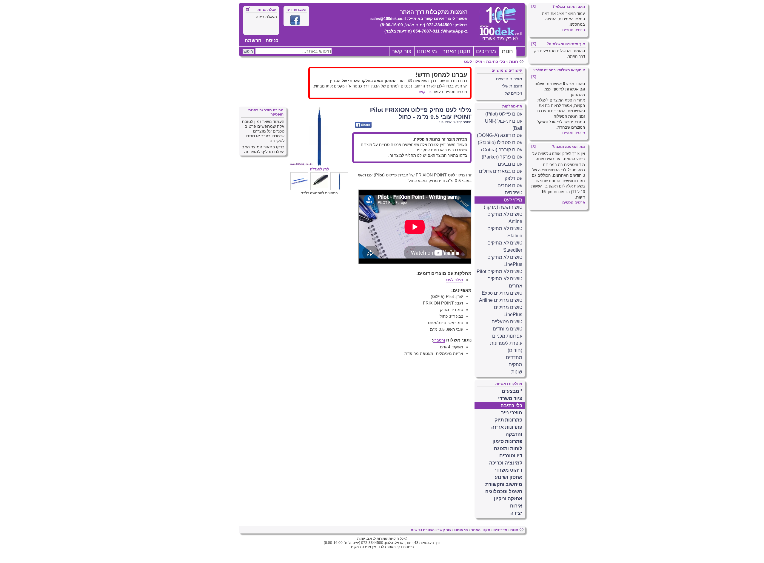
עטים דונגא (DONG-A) (499, 135)
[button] (339, 189)
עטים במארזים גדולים (500, 171)
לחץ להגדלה (319, 169)
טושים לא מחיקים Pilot (499, 271)
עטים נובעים (510, 164)
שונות (516, 371)
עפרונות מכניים (507, 336)
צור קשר (401, 51)
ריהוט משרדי (508, 470)
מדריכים (486, 51)
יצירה (516, 513)
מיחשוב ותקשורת (503, 484)
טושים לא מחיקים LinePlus (504, 261)
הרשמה (253, 40)
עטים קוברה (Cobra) (501, 149)
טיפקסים (513, 192)
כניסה (272, 40)
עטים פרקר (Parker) (502, 156)
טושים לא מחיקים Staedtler (504, 246)
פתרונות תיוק (508, 419)
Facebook (295, 20)
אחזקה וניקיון (508, 498)
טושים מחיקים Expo (502, 293)
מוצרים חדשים (509, 78)
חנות (507, 51)
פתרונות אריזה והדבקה (506, 430)
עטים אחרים (509, 185)
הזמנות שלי (512, 86)
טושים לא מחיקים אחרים (504, 282)
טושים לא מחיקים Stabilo (504, 232)
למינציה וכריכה (505, 462)
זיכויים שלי (512, 93)
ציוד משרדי (510, 398)
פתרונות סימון (507, 441)
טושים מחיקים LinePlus (508, 311)
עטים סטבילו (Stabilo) (500, 142)
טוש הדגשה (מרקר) (503, 207)
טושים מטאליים (507, 321)
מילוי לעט (473, 61)
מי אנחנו (427, 51)
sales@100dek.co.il (388, 18)
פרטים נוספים (573, 30)
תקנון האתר (456, 51)
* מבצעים (512, 391)
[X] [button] (533, 6)
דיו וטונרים (510, 455)
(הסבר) (439, 340)
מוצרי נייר (511, 412)
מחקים (515, 364)
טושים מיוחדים (507, 328)
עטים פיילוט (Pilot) (503, 113)
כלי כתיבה (495, 61)
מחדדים (514, 357)
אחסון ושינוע (508, 477)
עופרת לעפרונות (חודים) (506, 347)
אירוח (516, 505)
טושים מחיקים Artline (500, 300)
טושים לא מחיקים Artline (504, 218)
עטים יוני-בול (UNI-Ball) (503, 125)
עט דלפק (513, 178)
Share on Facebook (363, 125)
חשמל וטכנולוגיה (503, 491)
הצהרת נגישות (423, 530)
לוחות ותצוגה (508, 448)
